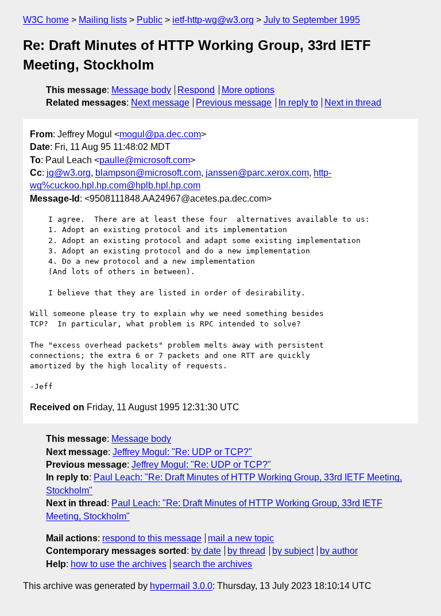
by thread (246, 551)
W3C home (46, 20)
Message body (141, 90)
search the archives (212, 564)
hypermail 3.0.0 (181, 586)
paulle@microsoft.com (144, 160)
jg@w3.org (69, 173)
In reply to (298, 102)
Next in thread (352, 102)
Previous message (234, 102)
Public (150, 20)
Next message (160, 102)
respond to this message (152, 538)
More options (248, 90)
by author (339, 551)
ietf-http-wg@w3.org (213, 20)
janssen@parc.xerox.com (257, 173)
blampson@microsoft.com (148, 173)
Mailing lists (103, 20)
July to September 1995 (312, 20)
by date (206, 551)
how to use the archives (119, 564)
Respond (196, 90)
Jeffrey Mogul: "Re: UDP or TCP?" (182, 452)
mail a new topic (241, 538)
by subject (293, 551)
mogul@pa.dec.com (160, 134)
